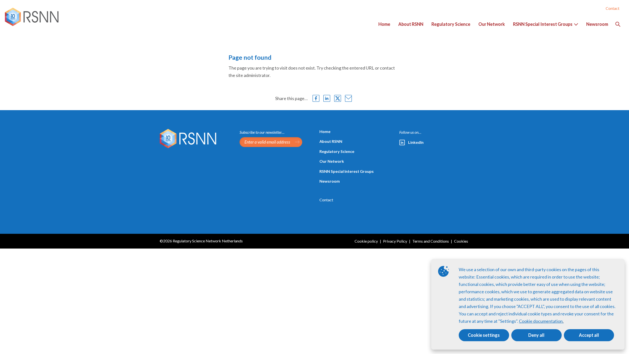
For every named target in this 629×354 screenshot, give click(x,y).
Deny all (536, 335)
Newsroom (329, 181)
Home (324, 131)
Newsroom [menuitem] (597, 24)
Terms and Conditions (430, 241)
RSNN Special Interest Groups (346, 171)
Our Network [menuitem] (491, 24)
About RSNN (330, 141)
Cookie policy (366, 241)
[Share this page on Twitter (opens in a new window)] (337, 98)
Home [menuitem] (384, 24)
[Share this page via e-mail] (348, 98)
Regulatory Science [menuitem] (450, 24)
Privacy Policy (395, 241)
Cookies (461, 241)
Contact (612, 8)
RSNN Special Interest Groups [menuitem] (540, 26)
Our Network (331, 161)
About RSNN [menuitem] (410, 24)
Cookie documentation (541, 321)
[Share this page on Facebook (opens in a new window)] (316, 98)
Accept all (589, 335)
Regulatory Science (336, 151)
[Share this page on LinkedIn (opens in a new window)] (326, 98)
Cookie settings (484, 335)
